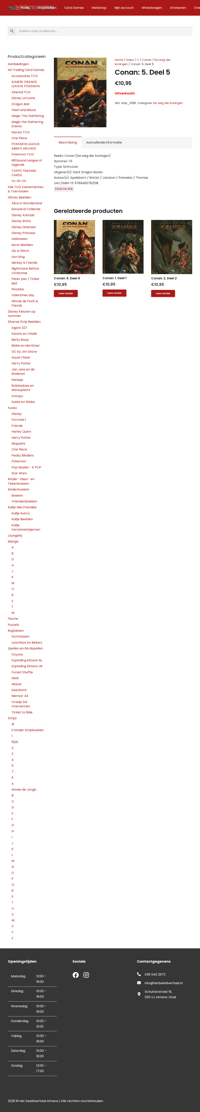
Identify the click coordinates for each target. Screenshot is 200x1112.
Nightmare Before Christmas (25, 270)
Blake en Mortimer (26, 345)
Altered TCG (21, 92)
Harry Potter (21, 363)
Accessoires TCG (25, 76)
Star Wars (19, 473)
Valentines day (23, 295)
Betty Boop (20, 339)
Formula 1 (19, 419)
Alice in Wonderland (27, 203)
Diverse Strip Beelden (24, 321)
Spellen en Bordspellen (25, 648)
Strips (130, 60)
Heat (15, 678)
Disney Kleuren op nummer (21, 313)
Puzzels (13, 624)
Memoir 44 (20, 696)
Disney (17, 414)
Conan (147, 60)
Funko (12, 408)
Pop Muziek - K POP (26, 467)
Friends (17, 425)
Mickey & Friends (24, 262)
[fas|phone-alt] (141, 974)
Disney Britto (21, 221)
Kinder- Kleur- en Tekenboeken (21, 481)
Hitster (17, 684)
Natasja (17, 380)
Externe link (64, 189)
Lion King (18, 257)
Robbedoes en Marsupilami (23, 387)
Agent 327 (19, 328)
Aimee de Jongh (24, 789)
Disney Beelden (19, 197)
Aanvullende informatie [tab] (104, 142)
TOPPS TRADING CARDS (24, 173)
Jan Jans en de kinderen (23, 371)
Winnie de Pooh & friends (25, 303)
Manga (13, 541)
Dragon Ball (20, 104)
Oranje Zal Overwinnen (21, 704)
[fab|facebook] (75, 975)
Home (119, 60)
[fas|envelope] (141, 983)
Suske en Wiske (23, 402)
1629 (15, 742)
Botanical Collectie (26, 209)
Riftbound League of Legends (27, 162)
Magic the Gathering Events (27, 124)
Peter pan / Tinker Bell (26, 281)
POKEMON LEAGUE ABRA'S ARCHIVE (26, 146)
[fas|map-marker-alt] (141, 994)
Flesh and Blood (24, 110)
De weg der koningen (168, 103)
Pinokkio (18, 289)
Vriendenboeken (24, 501)
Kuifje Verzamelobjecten (26, 527)
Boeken (17, 495)
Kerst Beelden (22, 245)
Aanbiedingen (18, 64)
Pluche (13, 618)
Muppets (18, 443)
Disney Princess (23, 233)
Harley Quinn (21, 431)
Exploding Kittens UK (27, 666)
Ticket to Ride (22, 712)
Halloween (20, 239)
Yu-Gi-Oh (19, 181)
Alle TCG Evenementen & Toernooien (26, 189)
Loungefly (15, 535)
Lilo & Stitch (20, 250)
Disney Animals (23, 215)
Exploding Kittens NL (27, 660)
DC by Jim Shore (24, 351)
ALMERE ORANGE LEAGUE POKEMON (26, 84)
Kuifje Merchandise (22, 507)
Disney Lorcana (23, 98)
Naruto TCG (21, 132)
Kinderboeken (18, 489)
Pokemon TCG (23, 154)
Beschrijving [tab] (68, 142)
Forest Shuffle (22, 672)
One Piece (19, 138)
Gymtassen (20, 636)
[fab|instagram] (86, 975)
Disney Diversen (24, 227)
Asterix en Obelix (24, 333)
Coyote (17, 654)
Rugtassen (16, 630)
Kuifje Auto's (21, 513)
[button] (100, 64)
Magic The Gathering (28, 116)
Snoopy (17, 396)
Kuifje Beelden (22, 519)
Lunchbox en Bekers (27, 642)
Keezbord (19, 690)
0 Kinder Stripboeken (28, 730)
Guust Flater (21, 357)
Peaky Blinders (23, 455)
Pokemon (19, 461)
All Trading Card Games (26, 70)
